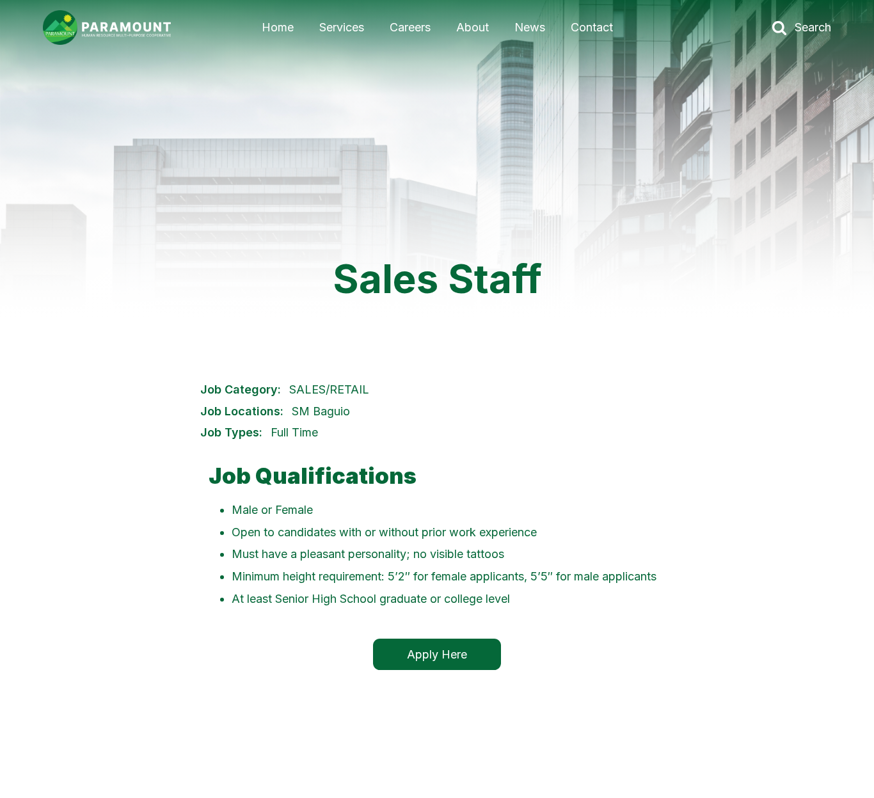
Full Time (294, 432)
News (529, 27)
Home (278, 27)
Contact (592, 27)
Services (341, 27)
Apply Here (437, 654)
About (472, 27)
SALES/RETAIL (329, 389)
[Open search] (779, 27)
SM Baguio (321, 411)
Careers (410, 27)
